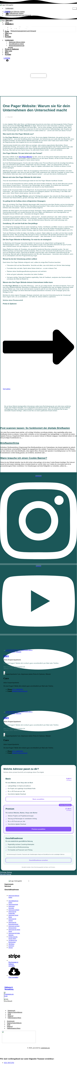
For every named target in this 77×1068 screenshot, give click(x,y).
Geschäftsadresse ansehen (38, 860)
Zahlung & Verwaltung (9, 988)
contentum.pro (45, 1048)
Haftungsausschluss (14, 1018)
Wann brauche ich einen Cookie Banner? (23, 458)
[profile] (38, 651)
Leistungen (9, 8)
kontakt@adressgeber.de (19, 691)
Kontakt (8, 54)
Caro (6, 656)
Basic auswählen (38, 799)
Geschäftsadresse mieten (16, 44)
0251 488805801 (17, 689)
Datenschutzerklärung (15, 1012)
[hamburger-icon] (74, 8)
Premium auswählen (38, 829)
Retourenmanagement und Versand (18, 15)
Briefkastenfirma (9, 443)
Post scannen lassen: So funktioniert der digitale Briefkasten (35, 428)
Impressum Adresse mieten (17, 42)
